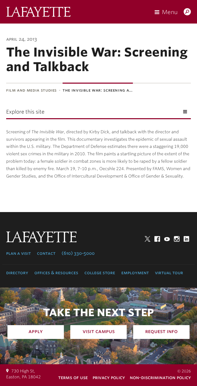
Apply (35, 331)
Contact (46, 253)
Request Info (161, 331)
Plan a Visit (18, 253)
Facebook (157, 239)
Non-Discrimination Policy (160, 377)
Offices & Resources (56, 272)
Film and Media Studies (31, 90)
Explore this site (25, 112)
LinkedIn (186, 239)
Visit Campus (99, 331)
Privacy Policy (109, 377)
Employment (135, 272)
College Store (99, 272)
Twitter (147, 239)
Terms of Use (73, 377)
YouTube (167, 239)
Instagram (176, 239)
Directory (17, 272)
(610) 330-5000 (78, 253)
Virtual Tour (169, 272)
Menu (170, 12)
